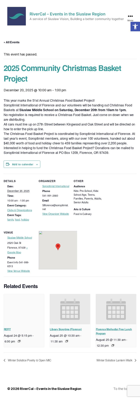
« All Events (12, 42)
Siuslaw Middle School (19, 237)
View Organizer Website (55, 214)
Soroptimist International (55, 186)
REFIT (7, 329)
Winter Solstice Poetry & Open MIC (29, 360)
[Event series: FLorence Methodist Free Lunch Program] (113, 345)
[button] (135, 26)
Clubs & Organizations (19, 210)
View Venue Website (18, 271)
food (17, 219)
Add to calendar (22, 164)
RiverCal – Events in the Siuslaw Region (50, 389)
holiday (25, 219)
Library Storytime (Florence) (66, 329)
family (10, 219)
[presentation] (24, 309)
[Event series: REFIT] (19, 341)
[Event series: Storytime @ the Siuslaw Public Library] (66, 341)
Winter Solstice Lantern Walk (114, 360)
